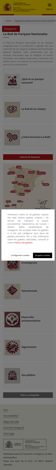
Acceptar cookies (42, 255)
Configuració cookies (20, 255)
